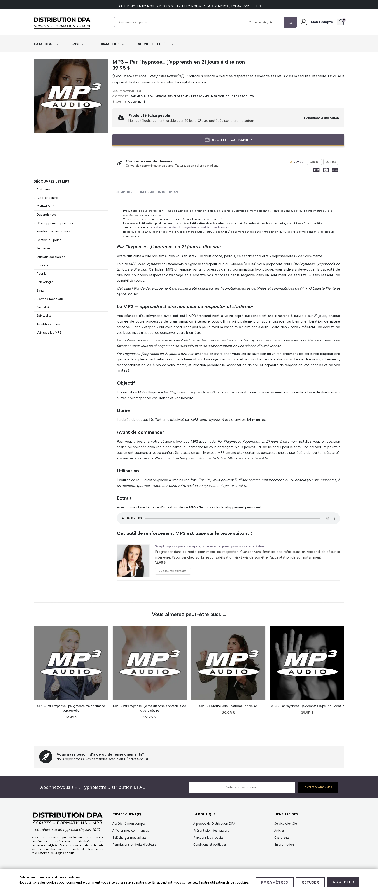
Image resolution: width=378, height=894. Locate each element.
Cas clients (281, 837)
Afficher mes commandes (130, 830)
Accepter (343, 882)
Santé (41, 290)
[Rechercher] (290, 22)
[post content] (71, 663)
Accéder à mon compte (129, 823)
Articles (279, 830)
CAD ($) (314, 162)
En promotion (284, 844)
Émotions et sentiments (53, 231)
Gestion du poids (49, 240)
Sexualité (43, 307)
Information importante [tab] (161, 192)
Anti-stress (44, 189)
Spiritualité (44, 315)
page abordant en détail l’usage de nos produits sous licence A (189, 227)
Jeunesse (43, 248)
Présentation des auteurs (211, 830)
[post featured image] (133, 561)
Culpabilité (137, 101)
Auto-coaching (47, 197)
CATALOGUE (44, 44)
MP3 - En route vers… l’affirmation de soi (228, 706)
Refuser (310, 882)
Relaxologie (45, 282)
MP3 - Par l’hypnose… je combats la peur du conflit (307, 706)
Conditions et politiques (210, 844)
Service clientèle (285, 823)
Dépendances (46, 214)
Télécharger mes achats (129, 837)
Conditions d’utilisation (321, 118)
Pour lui (42, 273)
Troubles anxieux (49, 324)
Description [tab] (122, 192)
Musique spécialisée (51, 256)
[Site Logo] (62, 23)
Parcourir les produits (208, 837)
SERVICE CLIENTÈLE (154, 44)
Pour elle (43, 265)
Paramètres (274, 882)
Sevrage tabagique (50, 298)
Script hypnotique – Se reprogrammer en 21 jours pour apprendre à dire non (212, 546)
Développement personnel (189, 96)
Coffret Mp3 (45, 206)
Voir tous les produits (236, 96)
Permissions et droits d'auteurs (134, 844)
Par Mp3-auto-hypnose (149, 96)
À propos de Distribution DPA (214, 823)
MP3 (76, 44)
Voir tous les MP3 (49, 332)
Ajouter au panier (232, 140)
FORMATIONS (109, 44)
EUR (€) (331, 162)
